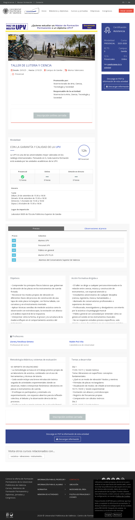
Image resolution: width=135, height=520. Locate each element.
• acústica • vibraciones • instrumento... (26, 456)
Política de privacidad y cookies (79, 495)
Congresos (107, 11)
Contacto (39, 2)
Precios (36, 228)
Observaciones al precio (95, 228)
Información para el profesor (51, 479)
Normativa (42, 489)
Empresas (95, 11)
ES (123, 2)
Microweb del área (77, 489)
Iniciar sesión (126, 10)
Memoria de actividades (48, 494)
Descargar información (118, 86)
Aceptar (109, 515)
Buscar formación (25, 2)
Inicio (44, 11)
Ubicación (73, 484)
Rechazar (117, 515)
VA (129, 2)
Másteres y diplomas (58, 11)
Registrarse (9, 2)
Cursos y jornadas (79, 11)
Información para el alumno (50, 484)
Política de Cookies (123, 496)
